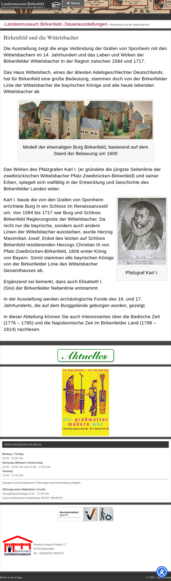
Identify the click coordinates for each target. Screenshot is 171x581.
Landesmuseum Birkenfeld (22, 3)
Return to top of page (11, 577)
